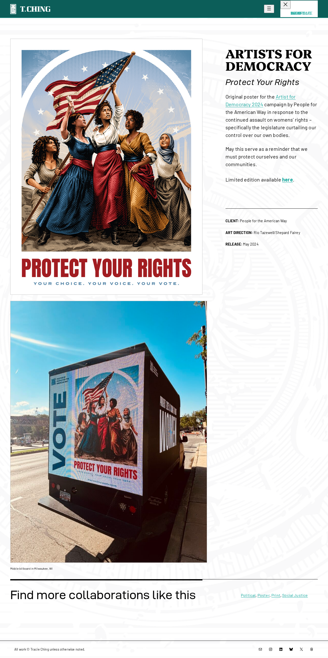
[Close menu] (285, 5)
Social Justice (295, 595)
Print (275, 595)
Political (248, 595)
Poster (264, 595)
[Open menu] (269, 9)
